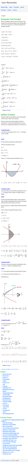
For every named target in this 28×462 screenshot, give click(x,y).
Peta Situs (3, 10)
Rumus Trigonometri (7, 426)
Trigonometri (6, 406)
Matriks (4, 391)
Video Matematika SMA (8, 413)
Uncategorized (6, 410)
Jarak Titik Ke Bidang (7, 423)
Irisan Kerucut (6, 382)
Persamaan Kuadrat (7, 396)
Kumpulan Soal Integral (11, 19)
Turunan (5, 408)
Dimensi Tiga (6, 376)
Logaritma (5, 386)
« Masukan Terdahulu (6, 369)
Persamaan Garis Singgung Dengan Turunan (13, 436)
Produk (9, 10)
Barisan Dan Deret (7, 374)
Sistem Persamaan (7, 401)
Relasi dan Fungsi (7, 400)
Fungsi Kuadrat (6, 379)
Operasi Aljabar (6, 394)
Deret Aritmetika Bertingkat (9, 442)
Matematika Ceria (7, 388)
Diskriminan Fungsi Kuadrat (9, 431)
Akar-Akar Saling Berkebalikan (10, 435)
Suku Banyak (6, 405)
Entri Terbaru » (15, 369)
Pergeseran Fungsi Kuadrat (9, 429)
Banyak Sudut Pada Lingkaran (10, 447)
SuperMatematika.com (6, 460)
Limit (4, 384)
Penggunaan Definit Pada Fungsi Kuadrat (12, 445)
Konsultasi (16, 7)
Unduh (10, 7)
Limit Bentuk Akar (7, 454)
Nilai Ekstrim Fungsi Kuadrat (9, 424)
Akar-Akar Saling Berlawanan (10, 448)
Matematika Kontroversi (8, 389)
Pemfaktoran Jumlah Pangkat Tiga (11, 433)
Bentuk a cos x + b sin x (8, 452)
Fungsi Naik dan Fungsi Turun (9, 440)
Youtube (15, 10)
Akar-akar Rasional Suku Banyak (10, 428)
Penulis (22, 7)
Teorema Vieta (6, 443)
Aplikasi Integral (8, 114)
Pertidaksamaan (6, 398)
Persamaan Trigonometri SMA (10, 438)
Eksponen (5, 377)
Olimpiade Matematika (8, 393)
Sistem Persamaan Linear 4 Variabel (11, 450)
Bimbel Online (4, 7)
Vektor (4, 412)
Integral (8, 110)
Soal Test (5, 403)
